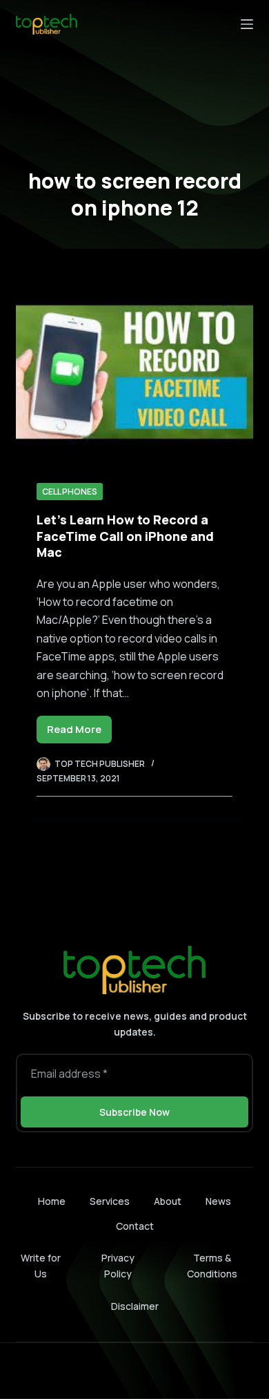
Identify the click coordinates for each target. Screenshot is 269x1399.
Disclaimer (135, 1306)
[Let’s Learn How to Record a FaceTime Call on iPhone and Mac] (134, 372)
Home (52, 1201)
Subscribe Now (134, 1112)
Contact (135, 1226)
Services (110, 1201)
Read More (79, 732)
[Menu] (247, 24)
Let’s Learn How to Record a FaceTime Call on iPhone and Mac (125, 535)
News (218, 1201)
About (167, 1201)
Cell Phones (69, 491)
